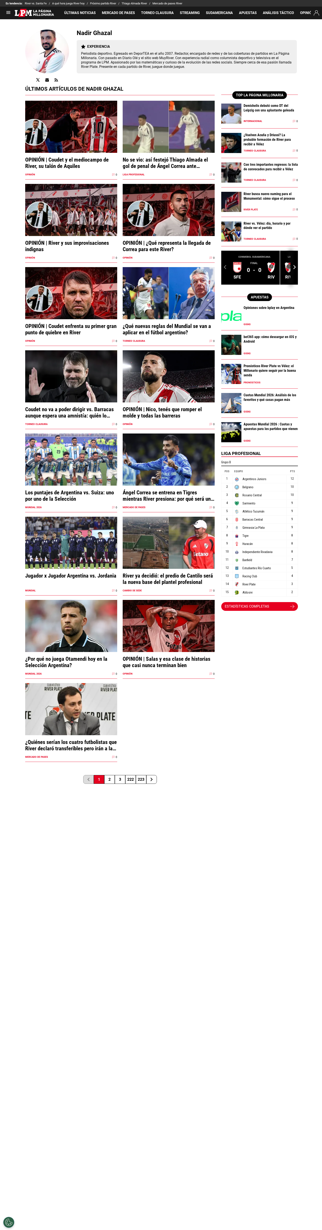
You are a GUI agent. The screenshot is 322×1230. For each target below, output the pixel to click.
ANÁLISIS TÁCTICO (278, 13)
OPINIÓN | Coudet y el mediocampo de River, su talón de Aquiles (67, 163)
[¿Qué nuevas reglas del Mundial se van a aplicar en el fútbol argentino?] (169, 301)
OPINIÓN (307, 13)
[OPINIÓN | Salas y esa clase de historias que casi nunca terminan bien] (169, 634)
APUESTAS (248, 13)
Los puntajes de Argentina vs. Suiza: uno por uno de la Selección (69, 495)
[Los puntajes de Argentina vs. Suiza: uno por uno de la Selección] (71, 467)
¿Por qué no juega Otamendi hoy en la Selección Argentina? (66, 662)
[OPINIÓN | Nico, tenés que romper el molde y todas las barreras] (169, 384)
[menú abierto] (8, 14)
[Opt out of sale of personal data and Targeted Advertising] (8, 1222)
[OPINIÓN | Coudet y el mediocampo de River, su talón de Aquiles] (71, 135)
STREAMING (190, 13)
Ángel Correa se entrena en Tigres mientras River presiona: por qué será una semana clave (168, 495)
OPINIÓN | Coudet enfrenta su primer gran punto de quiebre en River (71, 329)
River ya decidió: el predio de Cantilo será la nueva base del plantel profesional (168, 579)
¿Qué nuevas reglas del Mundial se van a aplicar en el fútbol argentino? (167, 329)
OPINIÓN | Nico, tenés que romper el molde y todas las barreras (162, 412)
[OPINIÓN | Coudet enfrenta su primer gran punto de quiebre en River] (71, 301)
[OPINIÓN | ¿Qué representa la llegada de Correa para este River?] (169, 218)
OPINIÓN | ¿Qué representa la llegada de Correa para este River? (167, 246)
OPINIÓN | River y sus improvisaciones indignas (67, 246)
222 (130, 779)
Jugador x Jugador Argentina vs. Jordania (70, 576)
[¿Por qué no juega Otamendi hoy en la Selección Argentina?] (71, 634)
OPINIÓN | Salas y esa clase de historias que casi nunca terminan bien (166, 662)
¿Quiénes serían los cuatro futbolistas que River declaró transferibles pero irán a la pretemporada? (71, 745)
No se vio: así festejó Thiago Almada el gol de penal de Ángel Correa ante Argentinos (165, 163)
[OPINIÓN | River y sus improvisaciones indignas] (71, 218)
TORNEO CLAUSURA (157, 13)
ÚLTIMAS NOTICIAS (80, 13)
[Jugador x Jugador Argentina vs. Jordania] (71, 551)
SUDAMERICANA (219, 13)
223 (141, 779)
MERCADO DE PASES (118, 13)
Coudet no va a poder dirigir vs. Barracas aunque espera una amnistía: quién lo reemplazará (69, 412)
